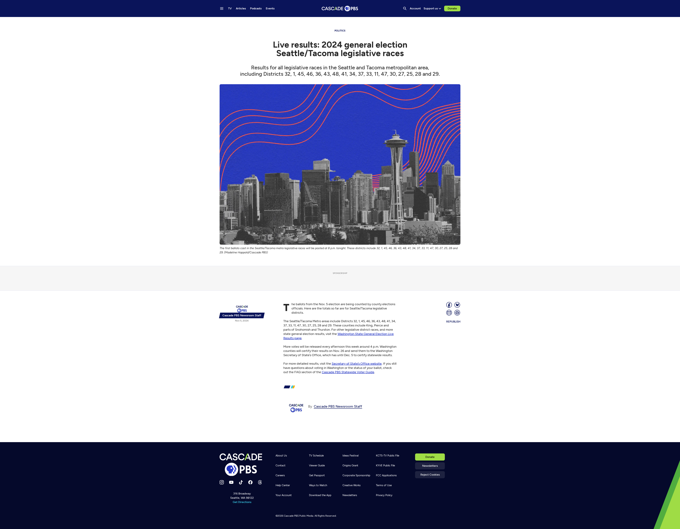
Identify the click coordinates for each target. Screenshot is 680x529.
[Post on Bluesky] (457, 305)
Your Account (284, 495)
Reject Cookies (430, 474)
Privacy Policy (384, 495)
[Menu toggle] (222, 8)
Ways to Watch (318, 485)
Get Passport (317, 475)
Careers (280, 475)
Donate (452, 8)
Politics (340, 30)
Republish (453, 321)
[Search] (405, 8)
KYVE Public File (385, 465)
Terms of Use (384, 485)
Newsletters (430, 465)
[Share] (449, 305)
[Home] (242, 464)
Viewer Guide (317, 465)
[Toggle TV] (73, 21)
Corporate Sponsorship (356, 475)
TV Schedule (316, 455)
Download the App (320, 495)
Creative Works (351, 485)
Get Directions (242, 502)
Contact (280, 465)
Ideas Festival (350, 455)
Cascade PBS (291, 515)
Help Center (283, 485)
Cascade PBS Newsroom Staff (338, 406)
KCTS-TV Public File (387, 455)
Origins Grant (350, 465)
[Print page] (457, 312)
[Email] (449, 312)
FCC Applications (386, 475)
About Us (281, 455)
